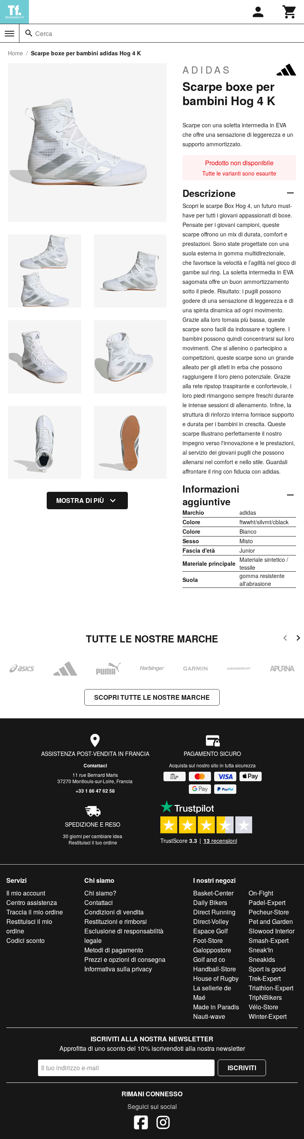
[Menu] (9, 33)
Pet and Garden (271, 921)
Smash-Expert (269, 940)
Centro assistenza (31, 902)
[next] (298, 639)
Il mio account (25, 892)
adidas (207, 69)
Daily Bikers (210, 902)
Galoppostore (212, 949)
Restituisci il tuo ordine (92, 842)
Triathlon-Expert (271, 987)
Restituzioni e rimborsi (115, 921)
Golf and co (209, 959)
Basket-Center (213, 892)
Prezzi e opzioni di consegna (124, 959)
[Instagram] (163, 1123)
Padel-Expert (267, 902)
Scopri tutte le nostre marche (152, 697)
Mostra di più (80, 500)
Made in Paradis (216, 1006)
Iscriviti (242, 1067)
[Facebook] (141, 1123)
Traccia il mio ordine (34, 911)
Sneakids (262, 959)
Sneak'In (261, 949)
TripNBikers (265, 997)
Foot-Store (208, 940)
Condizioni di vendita (114, 911)
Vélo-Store (263, 1006)
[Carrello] (290, 12)
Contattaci (95, 765)
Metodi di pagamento (113, 949)
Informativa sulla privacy (118, 968)
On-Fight (261, 892)
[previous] (285, 639)
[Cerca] (29, 33)
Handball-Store (214, 968)
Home (15, 53)
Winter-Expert (268, 1016)
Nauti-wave (209, 1016)
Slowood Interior (271, 930)
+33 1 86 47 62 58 (95, 790)
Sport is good (267, 968)
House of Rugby (216, 978)
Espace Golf (210, 930)
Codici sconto (25, 940)
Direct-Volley (211, 921)
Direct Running (214, 911)
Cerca (43, 33)
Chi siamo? (100, 892)
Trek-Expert (265, 978)
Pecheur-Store (269, 911)
